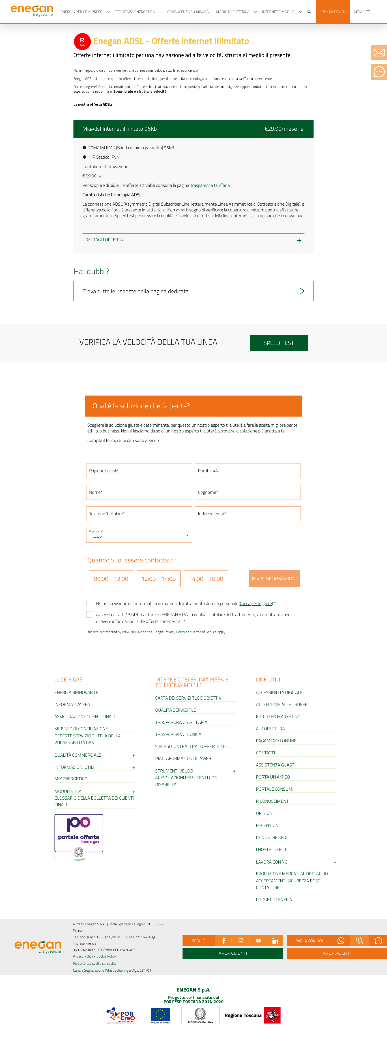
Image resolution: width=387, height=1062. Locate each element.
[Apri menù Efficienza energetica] (161, 12)
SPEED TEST (279, 342)
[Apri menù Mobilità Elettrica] (255, 12)
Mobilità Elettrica (232, 12)
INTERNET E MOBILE (278, 12)
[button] (333, 12)
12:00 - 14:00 (158, 578)
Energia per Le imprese (81, 12)
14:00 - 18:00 (206, 578)
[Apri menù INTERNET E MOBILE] (300, 12)
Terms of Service (204, 631)
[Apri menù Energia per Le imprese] (108, 12)
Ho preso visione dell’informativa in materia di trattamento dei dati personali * (186, 603)
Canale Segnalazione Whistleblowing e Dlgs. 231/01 (112, 970)
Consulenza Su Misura (188, 12)
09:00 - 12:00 (111, 578)
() (256, 603)
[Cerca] (309, 12)
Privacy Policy (175, 631)
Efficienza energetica (135, 12)
